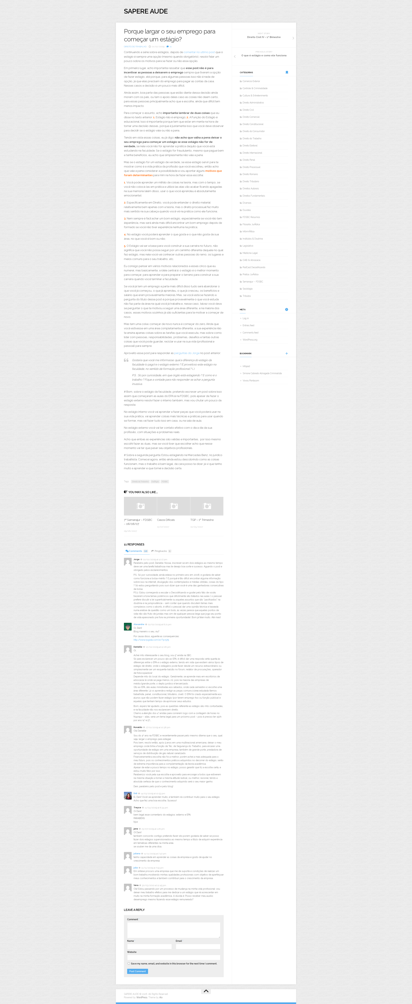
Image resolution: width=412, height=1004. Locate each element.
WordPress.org (250, 339)
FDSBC (165, 481)
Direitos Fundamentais (254, 195)
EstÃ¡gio (155, 481)
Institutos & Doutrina (253, 238)
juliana (137, 853)
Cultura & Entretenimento (255, 95)
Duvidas (247, 210)
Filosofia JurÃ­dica (251, 224)
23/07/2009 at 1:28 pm (153, 829)
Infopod (246, 366)
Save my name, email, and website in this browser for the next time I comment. (174, 963)
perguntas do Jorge (187, 353)
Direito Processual (251, 167)
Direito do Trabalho (135, 46)
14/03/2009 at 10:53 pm (153, 793)
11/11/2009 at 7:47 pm (155, 853)
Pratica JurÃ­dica (250, 274)
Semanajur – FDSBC (253, 281)
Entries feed (248, 325)
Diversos (247, 203)
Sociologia (248, 288)
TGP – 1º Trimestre (202, 519)
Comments (138, 551)
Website (131, 952)
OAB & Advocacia (251, 260)
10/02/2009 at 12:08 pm (158, 647)
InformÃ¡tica (248, 231)
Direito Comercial (251, 117)
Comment (133, 919)
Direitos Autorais (251, 188)
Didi (135, 793)
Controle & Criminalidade (255, 88)
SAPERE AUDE (146, 11)
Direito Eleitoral (250, 145)
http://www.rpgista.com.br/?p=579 (151, 640)
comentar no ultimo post (199, 52)
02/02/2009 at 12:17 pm (155, 559)
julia (136, 867)
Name (131, 941)
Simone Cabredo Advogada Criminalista (262, 373)
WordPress (141, 997)
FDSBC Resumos (251, 217)
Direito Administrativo (253, 102)
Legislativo (248, 245)
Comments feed (250, 332)
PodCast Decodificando (254, 267)
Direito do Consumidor (254, 131)
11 (171, 46)
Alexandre (139, 624)
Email (179, 941)
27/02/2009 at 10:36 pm (158, 727)
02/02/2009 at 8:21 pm (159, 624)
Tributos (247, 296)
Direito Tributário (251, 181)
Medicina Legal (250, 253)
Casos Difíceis (166, 519)
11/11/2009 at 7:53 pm (152, 867)
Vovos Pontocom (251, 380)
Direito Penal (249, 160)
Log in (246, 318)
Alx (161, 997)
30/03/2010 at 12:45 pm (154, 885)
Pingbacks (162, 551)
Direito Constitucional (253, 124)
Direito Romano (250, 174)
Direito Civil (248, 110)
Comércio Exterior (251, 81)
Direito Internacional (252, 153)
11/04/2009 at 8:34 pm (156, 807)
